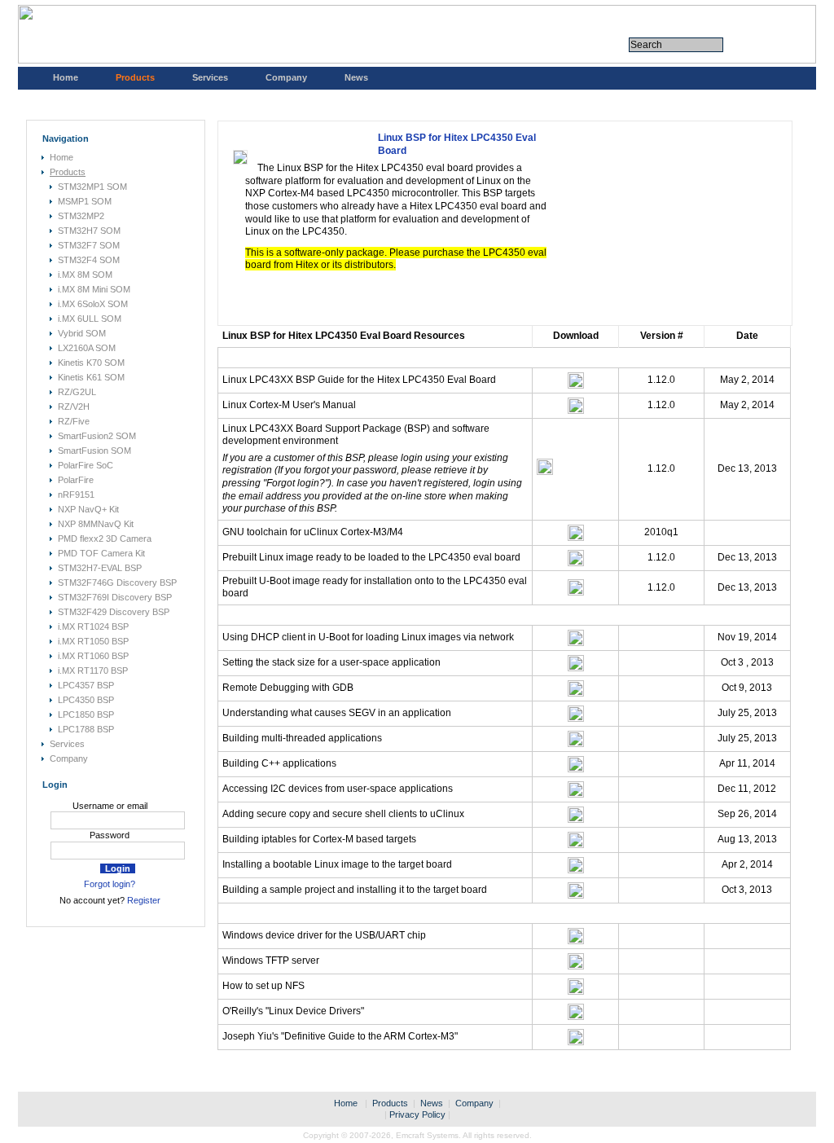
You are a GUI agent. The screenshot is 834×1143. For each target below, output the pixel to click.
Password (109, 835)
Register (143, 900)
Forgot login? (109, 884)
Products (135, 77)
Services (210, 77)
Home (65, 77)
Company (286, 77)
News (356, 77)
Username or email (109, 806)
